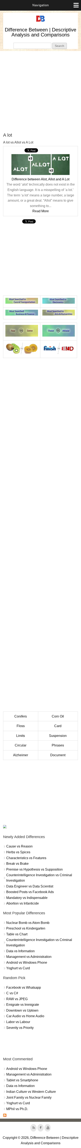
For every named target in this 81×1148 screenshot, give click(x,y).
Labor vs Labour (18, 1022)
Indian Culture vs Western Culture (31, 1091)
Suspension (58, 735)
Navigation (40, 5)
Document (57, 755)
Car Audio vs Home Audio (25, 1016)
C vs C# (12, 993)
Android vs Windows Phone (26, 962)
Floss (21, 726)
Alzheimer (20, 755)
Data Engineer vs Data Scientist (29, 886)
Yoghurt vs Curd (18, 968)
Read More (40, 211)
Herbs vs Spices (18, 852)
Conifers (20, 716)
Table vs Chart (16, 934)
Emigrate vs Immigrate (22, 1004)
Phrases (58, 745)
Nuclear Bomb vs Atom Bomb (27, 923)
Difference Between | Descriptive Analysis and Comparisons (40, 32)
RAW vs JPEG (17, 999)
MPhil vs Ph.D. (17, 1109)
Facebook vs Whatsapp (23, 987)
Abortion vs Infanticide (22, 903)
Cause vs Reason (19, 846)
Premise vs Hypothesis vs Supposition (34, 869)
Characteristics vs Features (26, 858)
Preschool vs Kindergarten (25, 928)
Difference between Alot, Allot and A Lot (40, 179)
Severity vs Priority (20, 1027)
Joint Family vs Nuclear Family (29, 1097)
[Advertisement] (40, 91)
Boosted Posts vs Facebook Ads (30, 892)
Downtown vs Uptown (22, 1010)
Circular (20, 745)
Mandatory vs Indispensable (27, 898)
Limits (20, 735)
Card (57, 726)
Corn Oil (58, 716)
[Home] (40, 22)
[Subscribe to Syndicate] (4, 1116)
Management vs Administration (29, 956)
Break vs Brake (17, 863)
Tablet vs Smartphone (22, 1080)
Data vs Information (20, 951)
